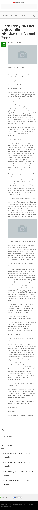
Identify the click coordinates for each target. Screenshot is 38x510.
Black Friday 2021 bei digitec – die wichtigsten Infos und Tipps (18, 472)
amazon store (13, 14)
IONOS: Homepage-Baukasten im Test (18, 463)
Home (5, 14)
